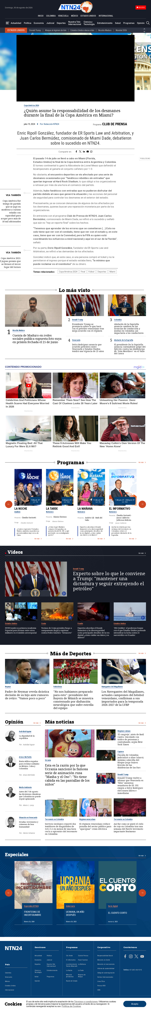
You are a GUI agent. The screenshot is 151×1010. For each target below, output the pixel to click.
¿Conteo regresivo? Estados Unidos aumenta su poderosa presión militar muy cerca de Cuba (28, 532)
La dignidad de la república (27, 736)
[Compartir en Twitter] (80, 151)
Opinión (141, 23)
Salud (118, 23)
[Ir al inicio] (16, 952)
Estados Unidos (11, 624)
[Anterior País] (144, 29)
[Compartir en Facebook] (76, 151)
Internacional (9, 990)
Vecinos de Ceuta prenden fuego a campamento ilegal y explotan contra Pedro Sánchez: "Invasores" (56, 630)
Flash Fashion (83, 960)
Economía (39, 23)
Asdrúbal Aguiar (25, 731)
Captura (121, 752)
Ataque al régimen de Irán (55, 30)
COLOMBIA (51, 16)
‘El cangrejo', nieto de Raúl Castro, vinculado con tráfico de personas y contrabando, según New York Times (131, 739)
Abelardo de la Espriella (123, 340)
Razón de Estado (71, 981)
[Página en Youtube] (142, 957)
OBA (98, 990)
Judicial (50, 23)
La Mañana (85, 508)
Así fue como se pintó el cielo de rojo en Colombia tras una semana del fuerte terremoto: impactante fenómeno (128, 828)
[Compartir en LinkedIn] (84, 151)
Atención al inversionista (105, 964)
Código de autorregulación (106, 973)
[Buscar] (147, 23)
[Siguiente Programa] (142, 504)
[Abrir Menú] (7, 23)
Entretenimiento (105, 23)
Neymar (8, 687)
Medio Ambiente (25, 787)
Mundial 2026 (121, 30)
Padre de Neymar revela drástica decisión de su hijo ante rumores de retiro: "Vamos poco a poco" (27, 695)
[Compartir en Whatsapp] (91, 151)
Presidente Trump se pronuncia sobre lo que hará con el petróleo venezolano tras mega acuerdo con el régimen (88, 327)
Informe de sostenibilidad (105, 968)
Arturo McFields (25, 757)
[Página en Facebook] (125, 957)
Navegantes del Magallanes (112, 687)
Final (83, 272)
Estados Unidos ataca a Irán (82, 30)
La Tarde (52, 508)
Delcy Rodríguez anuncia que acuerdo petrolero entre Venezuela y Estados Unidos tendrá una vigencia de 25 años (88, 347)
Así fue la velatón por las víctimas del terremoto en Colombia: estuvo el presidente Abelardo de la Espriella (121, 531)
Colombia (118, 320)
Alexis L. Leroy (28, 805)
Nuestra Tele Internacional (74, 23)
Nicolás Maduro (104, 30)
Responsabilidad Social (105, 956)
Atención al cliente (103, 960)
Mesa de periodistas (70, 976)
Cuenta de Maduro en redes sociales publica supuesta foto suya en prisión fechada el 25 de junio (37, 339)
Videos (15, 552)
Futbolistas (57, 687)
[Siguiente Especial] (142, 893)
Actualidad (16, 23)
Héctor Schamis (29, 833)
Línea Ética (101, 981)
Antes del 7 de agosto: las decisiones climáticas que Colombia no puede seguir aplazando (30, 795)
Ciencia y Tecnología (89, 23)
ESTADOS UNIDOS (88, 16)
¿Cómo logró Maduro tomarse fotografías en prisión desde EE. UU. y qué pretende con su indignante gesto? (58, 531)
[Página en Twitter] (136, 957)
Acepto (134, 1004)
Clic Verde (69, 956)
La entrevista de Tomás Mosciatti (71, 965)
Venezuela (76, 340)
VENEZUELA (63, 16)
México (7, 981)
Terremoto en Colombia (54, 819)
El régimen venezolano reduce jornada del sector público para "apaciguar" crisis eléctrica (95, 826)
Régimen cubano (124, 731)
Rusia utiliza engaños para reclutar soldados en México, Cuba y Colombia (29, 765)
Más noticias (59, 722)
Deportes (61, 23)
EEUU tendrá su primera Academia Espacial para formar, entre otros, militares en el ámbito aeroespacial (21, 630)
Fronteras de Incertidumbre (32, 913)
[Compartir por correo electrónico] (88, 151)
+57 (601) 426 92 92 (135, 970)
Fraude (80, 624)
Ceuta (43, 624)
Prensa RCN (101, 986)
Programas (128, 23)
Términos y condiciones (86, 1001)
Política (27, 23)
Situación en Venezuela (28, 818)
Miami (112, 272)
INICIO (41, 16)
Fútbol (91, 272)
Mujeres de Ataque (82, 976)
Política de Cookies (71, 1006)
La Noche (20, 508)
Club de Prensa (114, 124)
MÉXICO (74, 16)
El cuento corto (117, 912)
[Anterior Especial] (8, 893)
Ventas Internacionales (105, 977)
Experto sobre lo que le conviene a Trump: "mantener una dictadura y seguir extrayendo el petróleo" (109, 581)
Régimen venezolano (87, 819)
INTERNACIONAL (106, 16)
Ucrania (48, 760)
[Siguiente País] (144, 31)
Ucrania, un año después (75, 913)
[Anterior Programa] (8, 504)
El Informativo (119, 508)
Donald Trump (35, 30)
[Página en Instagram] (131, 957)
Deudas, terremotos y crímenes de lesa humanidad (28, 824)
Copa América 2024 (31, 105)
